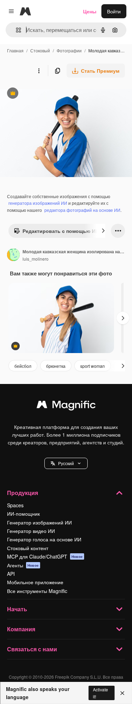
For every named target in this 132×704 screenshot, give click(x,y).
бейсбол (22, 366)
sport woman (92, 366)
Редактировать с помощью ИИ (56, 232)
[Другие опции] (39, 71)
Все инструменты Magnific (37, 590)
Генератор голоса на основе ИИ (44, 539)
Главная (15, 50)
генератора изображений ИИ (37, 203)
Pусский (66, 463)
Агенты (23, 565)
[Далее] (103, 231)
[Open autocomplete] (15, 30)
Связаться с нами (32, 649)
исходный (47, 94)
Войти (114, 11)
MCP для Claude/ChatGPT (45, 556)
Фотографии (69, 50)
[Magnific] (66, 406)
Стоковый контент (27, 548)
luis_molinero (36, 259)
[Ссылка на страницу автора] (13, 255)
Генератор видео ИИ (31, 530)
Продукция (22, 493)
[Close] (122, 693)
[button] (66, 463)
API (11, 573)
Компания (21, 629)
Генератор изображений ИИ (39, 522)
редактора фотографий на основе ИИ (82, 210)
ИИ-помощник (23, 513)
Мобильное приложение (35, 582)
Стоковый (40, 50)
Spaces (15, 505)
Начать (17, 609)
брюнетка (55, 366)
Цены (89, 11)
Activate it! (100, 692)
